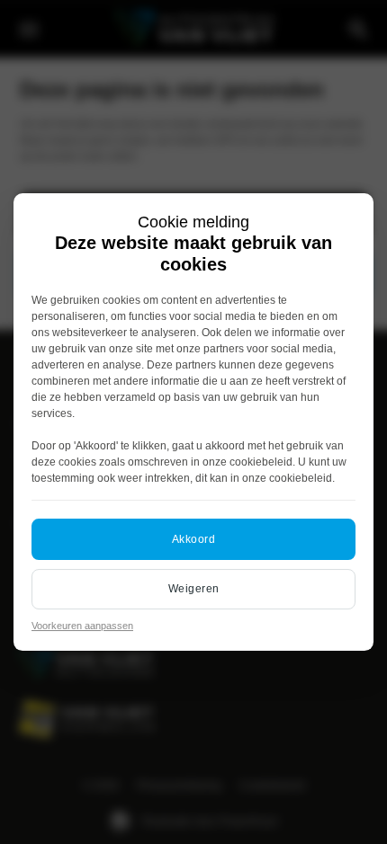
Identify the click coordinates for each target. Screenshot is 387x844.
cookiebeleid (261, 462)
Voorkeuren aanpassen (82, 625)
